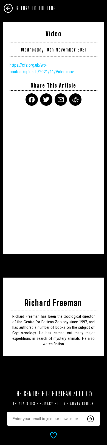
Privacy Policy (53, 403)
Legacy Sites (24, 403)
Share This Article (53, 85)
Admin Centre (82, 403)
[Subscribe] (90, 419)
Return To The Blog (36, 8)
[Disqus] (53, 176)
